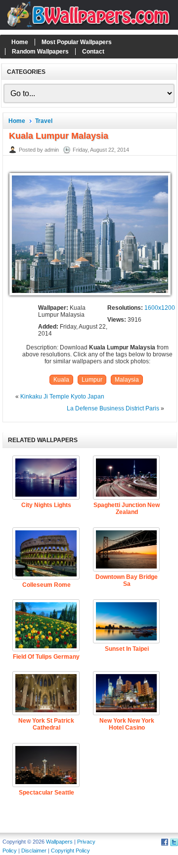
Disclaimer (33, 851)
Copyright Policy (70, 851)
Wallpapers (59, 842)
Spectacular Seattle (46, 792)
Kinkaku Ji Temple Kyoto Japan (62, 396)
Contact (93, 51)
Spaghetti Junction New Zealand (126, 508)
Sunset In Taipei (127, 648)
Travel (43, 120)
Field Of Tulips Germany (46, 656)
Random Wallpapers (40, 51)
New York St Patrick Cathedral (46, 724)
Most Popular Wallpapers (77, 42)
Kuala (61, 379)
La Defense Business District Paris (113, 408)
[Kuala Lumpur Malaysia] (90, 295)
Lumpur (92, 379)
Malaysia (127, 379)
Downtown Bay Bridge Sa (126, 580)
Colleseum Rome (46, 584)
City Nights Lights (46, 505)
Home (19, 42)
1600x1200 (159, 307)
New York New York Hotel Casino (126, 724)
